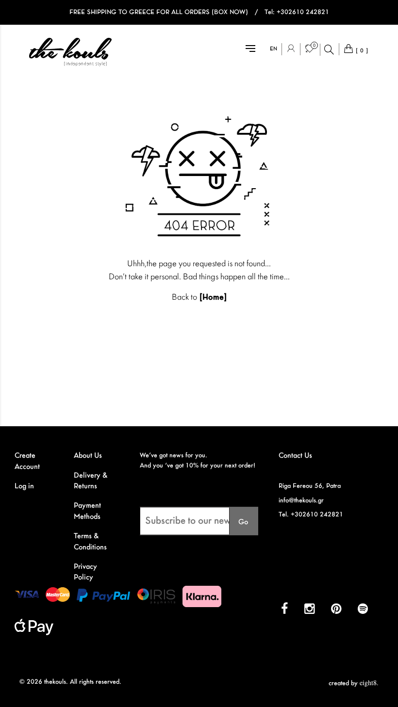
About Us (88, 456)
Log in (24, 486)
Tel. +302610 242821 (311, 514)
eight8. (369, 682)
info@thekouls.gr (301, 500)
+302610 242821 (303, 12)
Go (243, 522)
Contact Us (295, 456)
